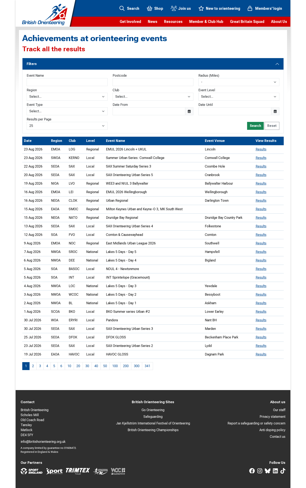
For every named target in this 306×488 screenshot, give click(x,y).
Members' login (268, 8)
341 (147, 366)
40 (96, 366)
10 (69, 366)
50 (105, 366)
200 (126, 366)
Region (32, 90)
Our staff (279, 410)
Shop (158, 8)
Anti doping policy (272, 430)
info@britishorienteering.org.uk (43, 442)
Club (116, 90)
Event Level (206, 90)
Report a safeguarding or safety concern (256, 423)
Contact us (277, 437)
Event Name (35, 76)
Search (133, 8)
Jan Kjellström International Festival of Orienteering (153, 423)
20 (78, 366)
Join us (184, 8)
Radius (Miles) (208, 76)
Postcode (120, 76)
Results (261, 149)
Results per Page (39, 119)
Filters (32, 64)
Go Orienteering (153, 410)
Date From (120, 105)
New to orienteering (223, 8)
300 (136, 366)
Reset (272, 126)
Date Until (205, 105)
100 (115, 366)
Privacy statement (272, 417)
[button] (130, 22)
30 (87, 366)
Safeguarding (153, 417)
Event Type (35, 105)
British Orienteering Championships (153, 430)
